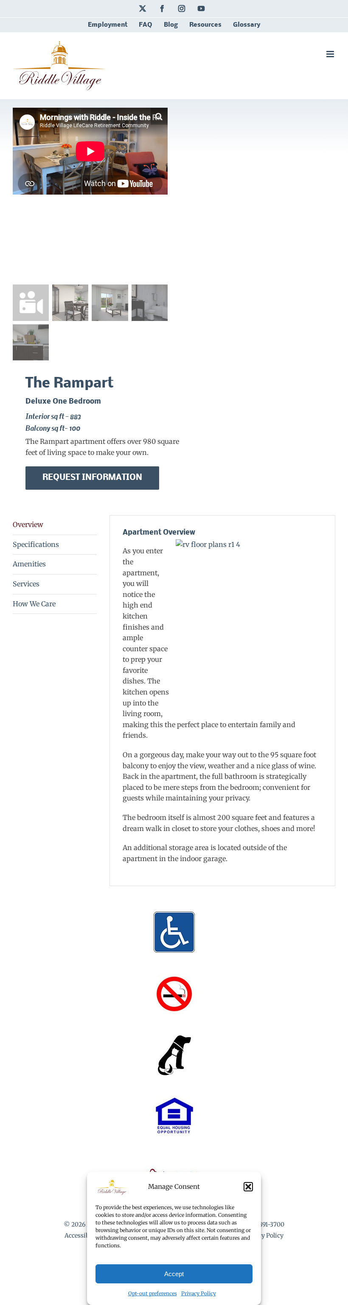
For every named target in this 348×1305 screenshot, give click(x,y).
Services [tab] (26, 584)
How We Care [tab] (34, 604)
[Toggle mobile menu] (330, 54)
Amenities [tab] (29, 564)
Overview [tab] (28, 524)
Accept (174, 1273)
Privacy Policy (198, 1293)
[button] (248, 1186)
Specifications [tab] (36, 544)
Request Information (92, 478)
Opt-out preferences (152, 1293)
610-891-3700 (265, 1224)
